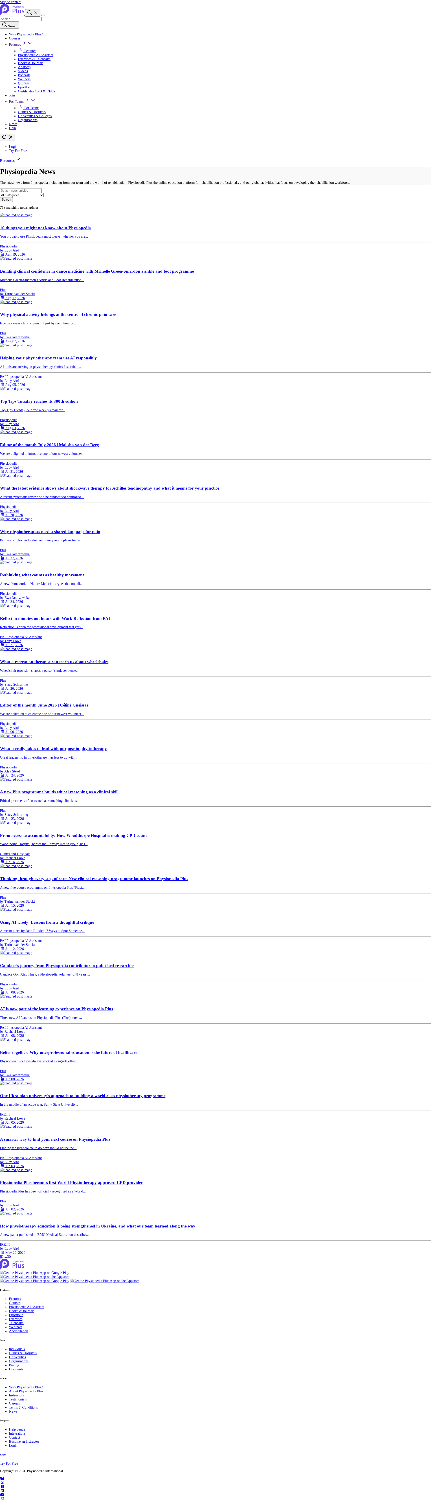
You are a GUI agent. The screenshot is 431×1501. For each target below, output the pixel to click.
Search (12, 26)
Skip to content (10, 2)
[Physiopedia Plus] (12, 14)
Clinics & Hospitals (32, 112)
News (13, 124)
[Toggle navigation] (43, 15)
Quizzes (23, 83)
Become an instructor (24, 1441)
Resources (7, 160)
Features (15, 44)
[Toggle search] (7, 137)
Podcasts (24, 75)
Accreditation (18, 1331)
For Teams (17, 101)
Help (12, 128)
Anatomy (24, 67)
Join (12, 95)
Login (13, 147)
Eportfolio (25, 87)
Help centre (17, 1429)
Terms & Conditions (23, 1407)
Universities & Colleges (35, 116)
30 (9, 1256)
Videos (23, 71)
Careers (14, 1403)
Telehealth (16, 1323)
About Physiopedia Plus (26, 1391)
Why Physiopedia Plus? (26, 34)
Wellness (24, 79)
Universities (17, 1357)
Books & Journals (30, 63)
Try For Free (18, 151)
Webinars (15, 1327)
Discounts (16, 1369)
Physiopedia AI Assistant (35, 55)
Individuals (17, 1349)
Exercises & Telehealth (34, 59)
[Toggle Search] (32, 13)
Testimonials (18, 1399)
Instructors (16, 1395)
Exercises (15, 1319)
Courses (14, 38)
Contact (14, 1437)
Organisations (27, 120)
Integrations (17, 1433)
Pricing (14, 1365)
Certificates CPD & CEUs (36, 91)
